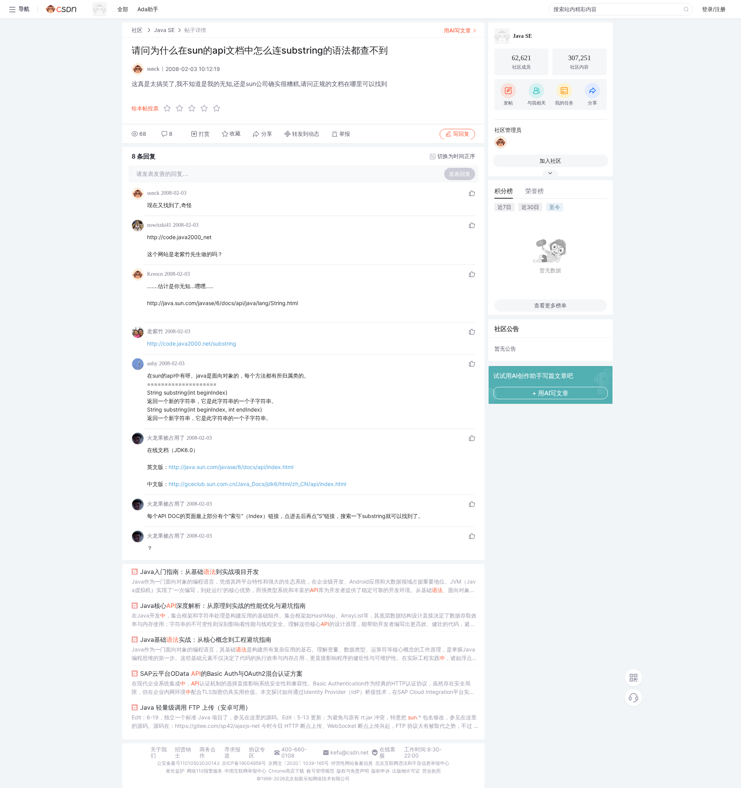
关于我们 (159, 752)
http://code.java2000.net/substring (191, 343)
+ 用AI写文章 (550, 393)
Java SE (164, 30)
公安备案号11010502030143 (188, 763)
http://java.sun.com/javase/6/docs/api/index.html (231, 467)
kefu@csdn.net (349, 752)
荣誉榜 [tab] (534, 191)
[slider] (194, 108)
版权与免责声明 (353, 771)
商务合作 (208, 752)
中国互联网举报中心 (245, 771)
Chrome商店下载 (286, 771)
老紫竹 (155, 331)
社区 (138, 30)
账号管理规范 (320, 771)
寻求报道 (232, 752)
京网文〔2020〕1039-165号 (298, 763)
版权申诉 (380, 771)
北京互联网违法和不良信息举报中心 (412, 763)
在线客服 (387, 752)
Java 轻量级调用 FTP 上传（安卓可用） (195, 707)
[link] (138, 30)
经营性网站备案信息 (352, 763)
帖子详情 (195, 30)
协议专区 (257, 752)
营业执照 (431, 771)
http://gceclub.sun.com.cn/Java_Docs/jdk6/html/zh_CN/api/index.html (257, 484)
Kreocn (155, 274)
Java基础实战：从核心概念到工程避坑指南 (205, 639)
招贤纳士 (183, 752)
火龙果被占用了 (166, 438)
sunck (153, 193)
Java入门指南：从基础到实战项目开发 (199, 571)
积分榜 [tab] (503, 191)
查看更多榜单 (550, 305)
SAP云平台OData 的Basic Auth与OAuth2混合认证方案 (221, 673)
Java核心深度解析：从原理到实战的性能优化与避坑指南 (223, 605)
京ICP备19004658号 (244, 763)
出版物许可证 (406, 771)
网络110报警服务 (204, 771)
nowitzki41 (159, 225)
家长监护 (175, 771)
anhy (152, 363)
